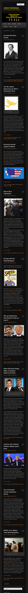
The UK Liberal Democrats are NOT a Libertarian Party (11, 89)
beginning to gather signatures (15, 161)
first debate (15, 349)
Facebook (14, 23)
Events (8, 578)
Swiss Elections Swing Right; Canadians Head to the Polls (11, 371)
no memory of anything (16, 237)
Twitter (15, 26)
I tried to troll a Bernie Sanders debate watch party (11, 446)
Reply (9, 185)
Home (5, 23)
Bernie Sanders (12, 288)
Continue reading (7, 77)
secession (6, 185)
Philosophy (14, 361)
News (22, 578)
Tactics (12, 363)
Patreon (19, 23)
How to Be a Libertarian (8, 192)
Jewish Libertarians (11, 8)
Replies (20, 310)
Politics (15, 81)
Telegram (5, 26)
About (9, 23)
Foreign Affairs (10, 79)
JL (13, 39)
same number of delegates (9, 291)
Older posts (6, 583)
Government (15, 79)
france (12, 81)
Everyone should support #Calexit (9, 145)
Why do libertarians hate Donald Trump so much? (11, 318)
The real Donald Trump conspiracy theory (10, 492)
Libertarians (21, 79)
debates (5, 363)
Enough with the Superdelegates (9, 259)
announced (20, 116)
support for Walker (15, 562)
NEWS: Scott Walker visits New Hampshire (11, 531)
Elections (8, 81)
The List (10, 26)
